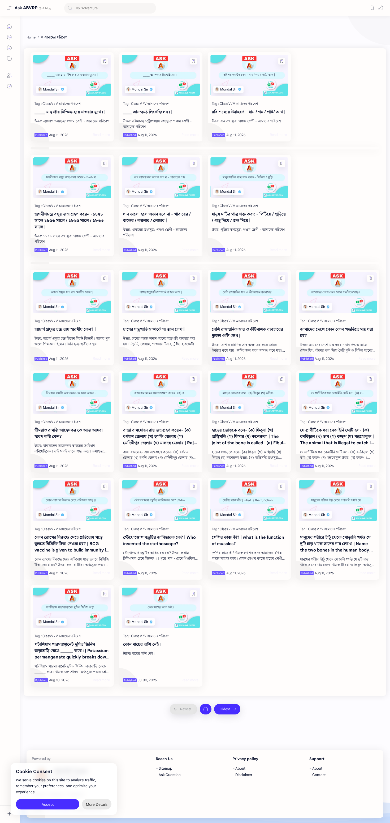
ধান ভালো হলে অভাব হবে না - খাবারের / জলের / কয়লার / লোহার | (157, 217)
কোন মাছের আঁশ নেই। (142, 644)
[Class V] (48, 103)
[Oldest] (227, 709)
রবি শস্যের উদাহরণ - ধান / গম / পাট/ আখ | (248, 112)
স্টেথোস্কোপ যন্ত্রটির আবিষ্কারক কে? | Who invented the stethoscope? (159, 540)
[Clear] (151, 8)
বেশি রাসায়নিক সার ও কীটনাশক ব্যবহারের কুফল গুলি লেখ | (247, 332)
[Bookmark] (372, 8)
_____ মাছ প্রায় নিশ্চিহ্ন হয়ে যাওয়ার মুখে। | (70, 112)
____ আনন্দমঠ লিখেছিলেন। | (147, 112)
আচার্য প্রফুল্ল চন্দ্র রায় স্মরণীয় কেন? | (65, 329)
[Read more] (101, 134)
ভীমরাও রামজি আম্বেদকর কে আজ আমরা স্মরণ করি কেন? (68, 433)
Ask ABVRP (26, 8)
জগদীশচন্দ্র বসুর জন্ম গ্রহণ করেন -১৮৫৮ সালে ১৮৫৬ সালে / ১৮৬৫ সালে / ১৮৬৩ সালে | (69, 221)
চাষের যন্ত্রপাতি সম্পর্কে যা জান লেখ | (154, 329)
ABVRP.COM (136, 809)
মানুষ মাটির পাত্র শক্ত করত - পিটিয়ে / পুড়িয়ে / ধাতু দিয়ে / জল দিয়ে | (249, 217)
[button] (381, 8)
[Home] (205, 709)
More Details (96, 801)
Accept (48, 801)
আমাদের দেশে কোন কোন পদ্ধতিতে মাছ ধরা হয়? (336, 332)
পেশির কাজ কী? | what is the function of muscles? (248, 540)
